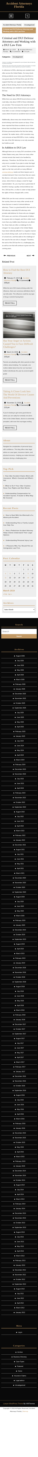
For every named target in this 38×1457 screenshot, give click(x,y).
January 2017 (20, 1071)
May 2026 (20, 670)
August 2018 (20, 986)
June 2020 (20, 906)
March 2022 (20, 831)
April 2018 (20, 1005)
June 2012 (20, 1298)
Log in (20, 1332)
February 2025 (20, 731)
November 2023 (20, 774)
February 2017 (20, 1067)
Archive (20, 1352)
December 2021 (20, 845)
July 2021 (20, 854)
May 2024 (20, 750)
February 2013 (20, 1260)
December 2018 (20, 967)
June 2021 (20, 859)
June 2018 (20, 996)
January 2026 (20, 689)
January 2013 (20, 1265)
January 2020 (20, 925)
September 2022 (20, 807)
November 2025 (20, 698)
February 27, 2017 (13, 278)
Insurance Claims (20, 1376)
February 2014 (20, 1204)
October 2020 (20, 887)
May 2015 (20, 1147)
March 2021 (20, 873)
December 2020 (20, 878)
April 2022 (20, 826)
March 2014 (20, 1199)
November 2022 (20, 797)
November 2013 (20, 1218)
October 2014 (20, 1180)
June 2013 (20, 1241)
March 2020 (20, 916)
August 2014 (20, 1185)
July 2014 (20, 1189)
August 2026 (20, 656)
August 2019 (20, 944)
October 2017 (20, 1029)
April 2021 (20, 868)
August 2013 (20, 1232)
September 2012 (20, 1284)
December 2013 (20, 1213)
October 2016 (20, 1086)
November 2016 (20, 1081)
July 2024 (20, 741)
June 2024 (20, 746)
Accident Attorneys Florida (19, 5)
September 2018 (20, 982)
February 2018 (20, 1015)
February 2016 (20, 1123)
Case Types (20, 1361)
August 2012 (20, 1289)
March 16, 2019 (10, 49)
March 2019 (20, 953)
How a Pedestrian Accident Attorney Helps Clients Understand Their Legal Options (18, 533)
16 (28, 578)
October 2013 (20, 1223)
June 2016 (20, 1104)
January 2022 (20, 840)
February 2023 (20, 793)
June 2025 (20, 717)
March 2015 (20, 1156)
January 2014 (20, 1208)
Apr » (10, 594)
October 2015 (20, 1142)
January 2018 (20, 1019)
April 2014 (20, 1194)
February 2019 (20, 958)
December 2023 (20, 769)
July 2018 (20, 991)
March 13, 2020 (12, 352)
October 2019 (20, 934)
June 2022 (20, 821)
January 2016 (20, 1128)
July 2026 (20, 660)
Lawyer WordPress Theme (13, 1404)
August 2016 (20, 1095)
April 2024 (20, 755)
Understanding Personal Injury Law (19, 540)
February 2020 (20, 920)
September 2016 (20, 1090)
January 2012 (20, 1312)
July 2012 (20, 1293)
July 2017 (20, 1043)
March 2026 (20, 679)
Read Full (11, 303)
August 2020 (20, 897)
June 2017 (20, 1048)
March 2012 (20, 1308)
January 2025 (20, 736)
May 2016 (20, 1109)
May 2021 (20, 864)
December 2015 (20, 1133)
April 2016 (20, 1114)
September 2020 (20, 892)
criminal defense (7, 172)
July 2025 (20, 712)
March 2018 (20, 1010)
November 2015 (20, 1138)
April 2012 (20, 1303)
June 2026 (20, 665)
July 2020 (20, 901)
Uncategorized (29, 25)
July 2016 (20, 1100)
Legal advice (20, 1380)
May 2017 (20, 1053)
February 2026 (20, 684)
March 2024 (20, 760)
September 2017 (20, 1034)
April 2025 (20, 727)
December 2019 (20, 930)
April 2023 (20, 788)
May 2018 (20, 1001)
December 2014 (20, 1171)
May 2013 (20, 1246)
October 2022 (20, 802)
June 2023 (20, 783)
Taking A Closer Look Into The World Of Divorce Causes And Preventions (18, 394)
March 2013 (20, 1256)
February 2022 (20, 835)
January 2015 (20, 1166)
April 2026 (20, 675)
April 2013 (20, 1251)
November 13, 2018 (13, 403)
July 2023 (20, 779)
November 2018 (20, 972)
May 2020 (20, 911)
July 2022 (20, 816)
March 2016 (20, 1119)
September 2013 (20, 1227)
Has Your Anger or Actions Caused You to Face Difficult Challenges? (18, 343)
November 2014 (20, 1175)
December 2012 (20, 1270)
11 (5, 578)
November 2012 (20, 1275)
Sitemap (25, 1411)
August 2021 (20, 849)
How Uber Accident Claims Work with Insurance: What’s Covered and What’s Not (18, 478)
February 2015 (20, 1161)
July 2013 (20, 1237)
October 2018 (20, 977)
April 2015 (20, 1152)
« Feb (5, 594)
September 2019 (20, 939)
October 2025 (20, 703)
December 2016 (20, 1076)
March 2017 (20, 1062)
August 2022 (20, 812)
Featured (20, 1366)
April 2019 (20, 949)
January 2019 (20, 963)
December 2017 (20, 1024)
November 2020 (20, 882)
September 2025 (20, 708)
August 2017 (20, 1038)
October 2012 (20, 1279)
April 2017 (20, 1057)
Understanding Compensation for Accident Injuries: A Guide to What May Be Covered (18, 496)
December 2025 (20, 694)
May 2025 (20, 722)
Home (20, 1371)
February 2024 (20, 764)
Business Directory (20, 1357)
